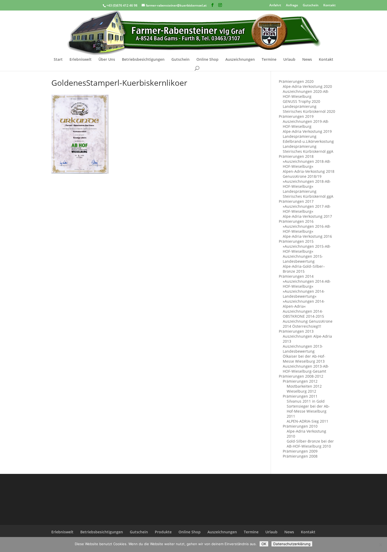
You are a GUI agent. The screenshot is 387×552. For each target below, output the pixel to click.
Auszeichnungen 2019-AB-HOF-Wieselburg (306, 124)
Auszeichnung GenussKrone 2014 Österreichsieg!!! (308, 324)
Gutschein (311, 5)
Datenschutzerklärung (291, 544)
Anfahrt (275, 5)
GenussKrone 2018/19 (302, 176)
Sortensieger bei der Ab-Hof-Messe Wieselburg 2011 (308, 411)
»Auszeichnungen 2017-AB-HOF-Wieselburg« (307, 209)
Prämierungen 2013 (296, 331)
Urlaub (289, 60)
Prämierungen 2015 (296, 241)
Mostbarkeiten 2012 (304, 386)
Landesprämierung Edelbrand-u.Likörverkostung (308, 139)
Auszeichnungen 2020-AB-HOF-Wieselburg (306, 94)
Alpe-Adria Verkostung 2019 (307, 131)
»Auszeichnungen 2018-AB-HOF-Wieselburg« (307, 164)
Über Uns (106, 60)
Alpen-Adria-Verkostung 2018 (308, 171)
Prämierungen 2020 (296, 81)
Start (58, 60)
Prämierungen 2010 (300, 426)
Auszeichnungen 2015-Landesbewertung (303, 259)
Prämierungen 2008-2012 (301, 376)
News (307, 60)
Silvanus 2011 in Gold (306, 401)
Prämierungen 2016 (296, 221)
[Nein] (380, 544)
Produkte (163, 531)
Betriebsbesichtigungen (143, 60)
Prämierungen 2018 (296, 156)
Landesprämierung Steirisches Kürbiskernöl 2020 (309, 109)
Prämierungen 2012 (300, 381)
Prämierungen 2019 (296, 116)
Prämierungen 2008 (300, 456)
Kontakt (329, 5)
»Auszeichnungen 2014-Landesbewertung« (304, 294)
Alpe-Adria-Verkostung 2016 (307, 236)
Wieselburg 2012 (301, 391)
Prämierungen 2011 (300, 396)
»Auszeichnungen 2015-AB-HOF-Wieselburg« (307, 249)
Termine (269, 60)
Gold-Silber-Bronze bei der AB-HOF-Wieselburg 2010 (310, 444)
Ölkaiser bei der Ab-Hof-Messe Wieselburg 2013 (304, 359)
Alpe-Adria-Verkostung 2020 (307, 86)
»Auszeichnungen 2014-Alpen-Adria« (304, 304)
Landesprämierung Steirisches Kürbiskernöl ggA (308, 149)
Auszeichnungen (240, 60)
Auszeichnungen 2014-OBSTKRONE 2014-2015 (303, 314)
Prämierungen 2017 (296, 201)
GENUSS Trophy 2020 (301, 101)
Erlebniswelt (81, 60)
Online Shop (207, 60)
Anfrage (292, 5)
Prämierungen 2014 (296, 276)
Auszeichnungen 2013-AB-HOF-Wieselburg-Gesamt (306, 369)
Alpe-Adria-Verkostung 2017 (307, 216)
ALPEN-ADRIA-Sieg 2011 (307, 421)
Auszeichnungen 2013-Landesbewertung (303, 349)
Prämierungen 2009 (300, 451)
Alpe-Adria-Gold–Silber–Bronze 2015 (304, 269)
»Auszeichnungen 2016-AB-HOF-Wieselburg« (307, 229)
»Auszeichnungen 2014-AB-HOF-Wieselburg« (307, 284)
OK (263, 544)
